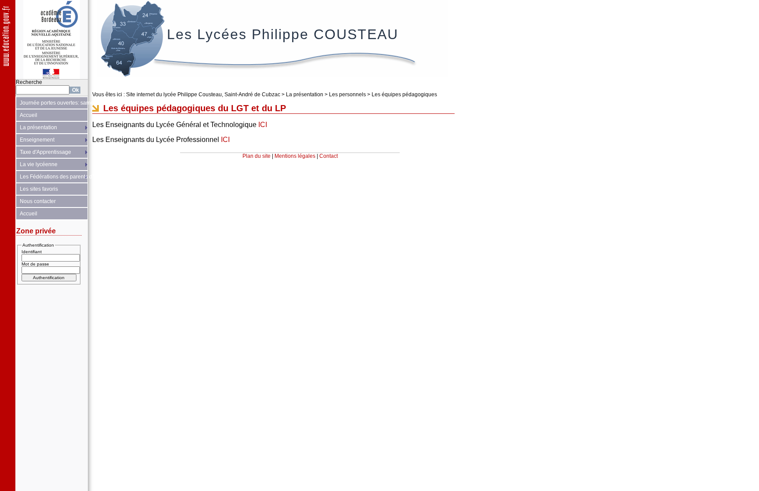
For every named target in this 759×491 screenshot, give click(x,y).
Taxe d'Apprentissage (45, 152)
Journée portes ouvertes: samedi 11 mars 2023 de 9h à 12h (54, 103)
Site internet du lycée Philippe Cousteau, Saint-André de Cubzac (203, 94)
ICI (262, 124)
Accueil (28, 115)
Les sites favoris (39, 189)
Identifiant (32, 251)
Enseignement (37, 140)
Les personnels (347, 94)
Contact (328, 156)
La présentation (38, 127)
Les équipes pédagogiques (404, 94)
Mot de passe (35, 264)
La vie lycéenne (39, 164)
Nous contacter (38, 201)
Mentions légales (295, 156)
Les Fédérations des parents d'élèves (54, 177)
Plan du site (256, 156)
